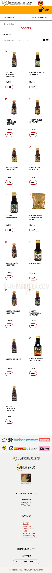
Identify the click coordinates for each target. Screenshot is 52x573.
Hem (5, 24)
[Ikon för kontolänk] (47, 10)
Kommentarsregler (30, 538)
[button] (6, 51)
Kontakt (26, 524)
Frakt (25, 531)
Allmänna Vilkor (29, 533)
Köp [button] (9, 87)
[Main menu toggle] (4, 10)
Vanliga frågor (28, 526)
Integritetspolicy (29, 536)
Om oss (26, 522)
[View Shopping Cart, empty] (40, 11)
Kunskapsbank (28, 529)
